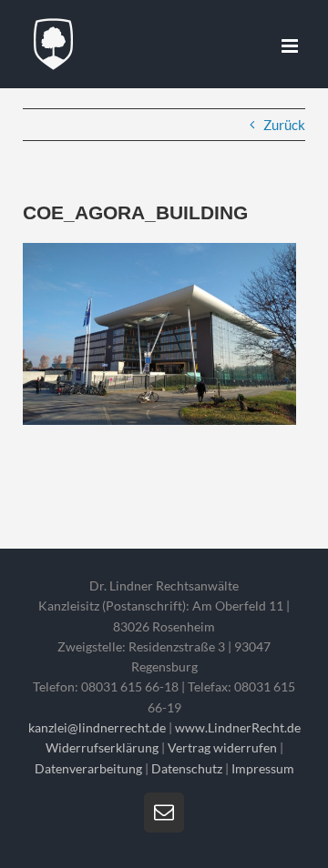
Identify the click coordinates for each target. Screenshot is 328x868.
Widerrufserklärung (102, 747)
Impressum (262, 768)
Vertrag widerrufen (222, 747)
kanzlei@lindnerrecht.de (98, 727)
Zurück (284, 124)
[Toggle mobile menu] (291, 46)
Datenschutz (186, 768)
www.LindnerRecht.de (238, 727)
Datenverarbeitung (88, 768)
